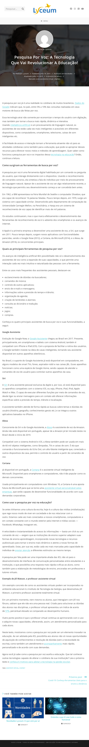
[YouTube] (82, 9)
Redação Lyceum (44, 49)
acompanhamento (53, 643)
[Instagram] (75, 9)
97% (7, 611)
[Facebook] (71, 9)
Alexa (49, 427)
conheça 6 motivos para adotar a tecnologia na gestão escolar (40, 661)
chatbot (57, 79)
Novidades (68, 74)
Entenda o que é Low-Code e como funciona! (66, 718)
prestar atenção (22, 550)
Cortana (35, 469)
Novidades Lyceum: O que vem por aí (23, 721)
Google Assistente (38, 338)
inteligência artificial (20, 125)
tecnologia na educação (62, 154)
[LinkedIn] (78, 9)
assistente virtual (46, 79)
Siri (5, 384)
